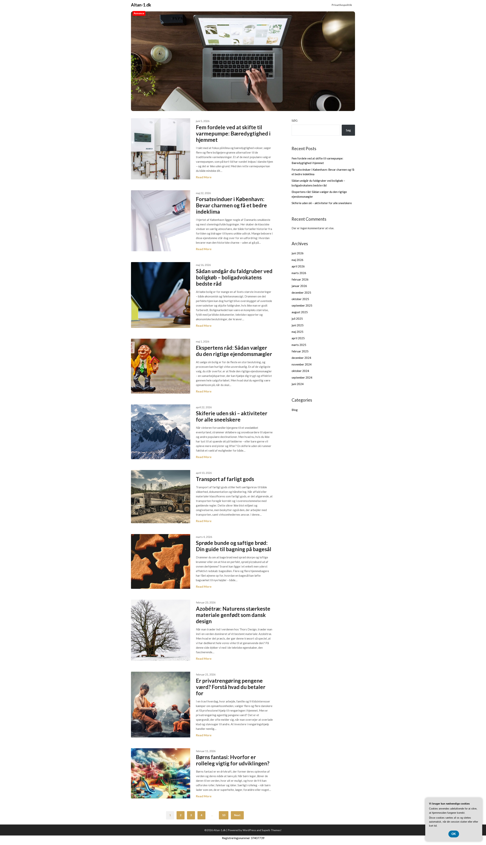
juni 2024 (298, 384)
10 (223, 815)
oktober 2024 (300, 371)
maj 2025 (297, 331)
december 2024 (301, 357)
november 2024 (302, 364)
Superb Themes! (272, 830)
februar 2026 (300, 279)
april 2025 (298, 338)
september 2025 (302, 305)
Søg (294, 120)
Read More (203, 177)
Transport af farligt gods (225, 479)
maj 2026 (297, 260)
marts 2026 (299, 273)
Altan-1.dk (141, 4)
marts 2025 (299, 344)
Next (237, 815)
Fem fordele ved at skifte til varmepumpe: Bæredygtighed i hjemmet (233, 133)
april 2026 (298, 266)
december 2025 (301, 292)
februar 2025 (300, 351)
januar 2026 (299, 286)
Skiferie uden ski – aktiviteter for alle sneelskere (231, 416)
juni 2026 (298, 253)
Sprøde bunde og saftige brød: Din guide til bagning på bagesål (233, 546)
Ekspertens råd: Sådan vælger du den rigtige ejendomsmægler (234, 350)
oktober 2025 (300, 299)
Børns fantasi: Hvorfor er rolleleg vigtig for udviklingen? (232, 760)
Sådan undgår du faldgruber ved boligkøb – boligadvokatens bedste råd (234, 277)
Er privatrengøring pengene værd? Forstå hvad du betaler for (230, 686)
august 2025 (300, 312)
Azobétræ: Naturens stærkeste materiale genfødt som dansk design (233, 614)
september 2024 (302, 377)
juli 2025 (297, 318)
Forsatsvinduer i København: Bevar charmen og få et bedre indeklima (231, 205)
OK (453, 833)
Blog (295, 409)
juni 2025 (298, 325)
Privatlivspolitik (342, 4)
